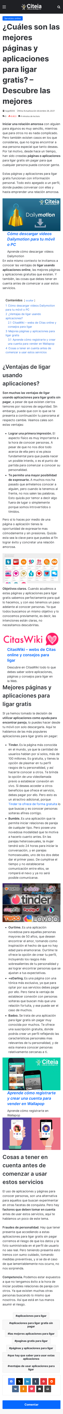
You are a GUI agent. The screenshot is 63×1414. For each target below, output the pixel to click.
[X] (19, 1381)
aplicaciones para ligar (32, 1315)
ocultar (29, 300)
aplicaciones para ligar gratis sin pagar (32, 1324)
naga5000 (10, 111)
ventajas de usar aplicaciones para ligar (32, 1367)
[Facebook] (11, 1381)
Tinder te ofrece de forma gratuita (32, 804)
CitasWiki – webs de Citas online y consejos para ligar (31, 655)
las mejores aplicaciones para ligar (32, 1333)
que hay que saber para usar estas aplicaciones (32, 1357)
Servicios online (12, 18)
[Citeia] (31, 6)
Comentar (31, 1404)
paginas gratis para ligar (32, 1341)
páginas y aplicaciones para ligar (32, 1348)
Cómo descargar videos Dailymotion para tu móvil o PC (31, 239)
